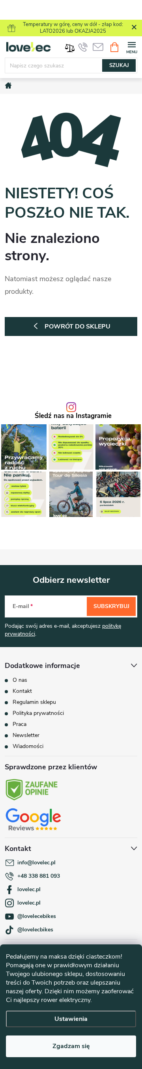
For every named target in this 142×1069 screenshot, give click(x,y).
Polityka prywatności (38, 713)
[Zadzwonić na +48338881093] (83, 47)
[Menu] (131, 46)
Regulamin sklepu (34, 702)
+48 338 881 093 (38, 876)
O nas (20, 680)
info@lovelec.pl (36, 862)
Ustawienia (71, 1019)
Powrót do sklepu (77, 326)
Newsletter (26, 735)
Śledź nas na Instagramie (73, 416)
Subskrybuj (111, 606)
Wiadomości (28, 746)
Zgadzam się (71, 1046)
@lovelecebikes (36, 916)
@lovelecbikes (35, 929)
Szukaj (119, 65)
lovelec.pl (29, 889)
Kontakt (22, 691)
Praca (19, 724)
